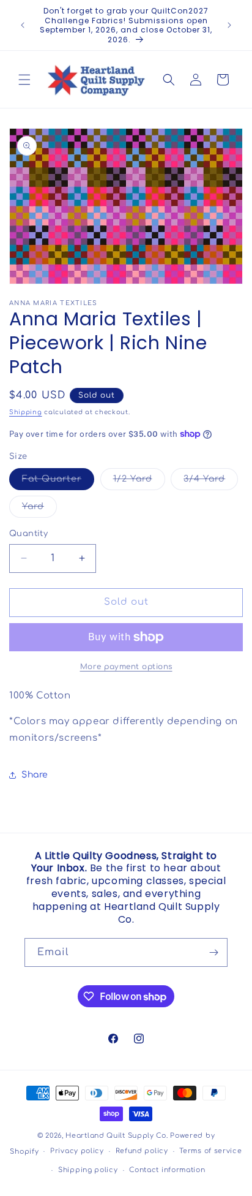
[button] (24, 79)
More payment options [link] (126, 666)
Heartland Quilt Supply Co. (116, 1136)
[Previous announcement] (22, 25)
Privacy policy (77, 1151)
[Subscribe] (213, 952)
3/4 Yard (210, 482)
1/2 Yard (139, 482)
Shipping (25, 412)
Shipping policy (88, 1170)
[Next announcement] (229, 25)
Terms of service (210, 1151)
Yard (39, 509)
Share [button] (34, 774)
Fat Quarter (58, 482)
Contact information (167, 1170)
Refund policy (142, 1151)
